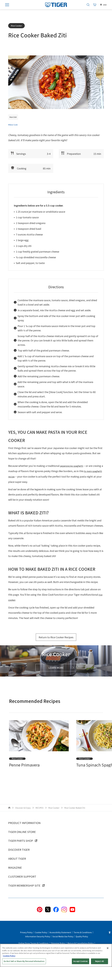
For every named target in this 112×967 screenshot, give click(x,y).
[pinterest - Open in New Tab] (39, 909)
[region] (56, 955)
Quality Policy (82, 936)
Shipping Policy (58, 943)
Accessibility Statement (60, 932)
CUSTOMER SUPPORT (22, 876)
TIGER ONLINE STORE (22, 832)
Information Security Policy (37, 936)
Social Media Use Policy (62, 936)
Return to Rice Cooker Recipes (56, 637)
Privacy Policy (26, 932)
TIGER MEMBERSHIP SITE (24, 885)
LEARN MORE (56, 667)
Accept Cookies (80, 961)
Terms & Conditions (82, 932)
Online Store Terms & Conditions (33, 943)
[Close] (108, 948)
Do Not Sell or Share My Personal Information (24, 961)
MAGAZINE (15, 867)
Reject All (99, 961)
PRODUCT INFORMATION (24, 823)
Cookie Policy (41, 932)
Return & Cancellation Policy (80, 943)
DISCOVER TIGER (19, 850)
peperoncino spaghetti (71, 465)
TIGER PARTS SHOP (20, 841)
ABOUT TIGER (17, 858)
